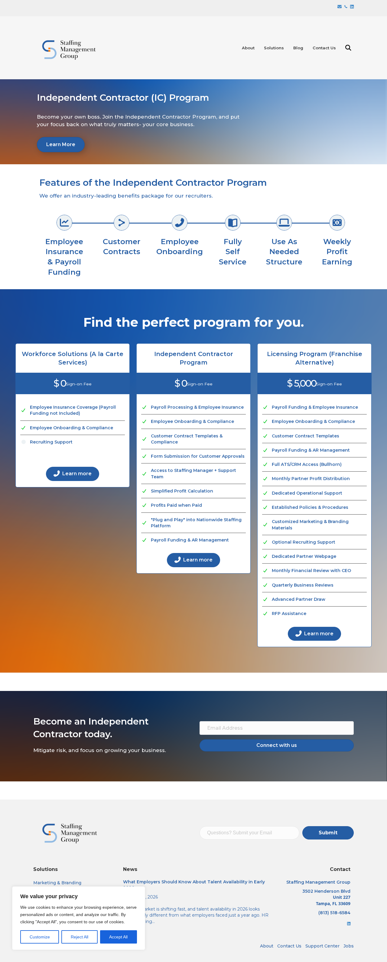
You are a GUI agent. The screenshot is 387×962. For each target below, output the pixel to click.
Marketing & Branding (57, 882)
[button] (349, 47)
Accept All (118, 936)
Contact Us (324, 47)
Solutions (274, 47)
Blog (298, 47)
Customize (40, 936)
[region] (78, 918)
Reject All (79, 936)
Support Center (322, 946)
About (248, 47)
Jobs (348, 946)
